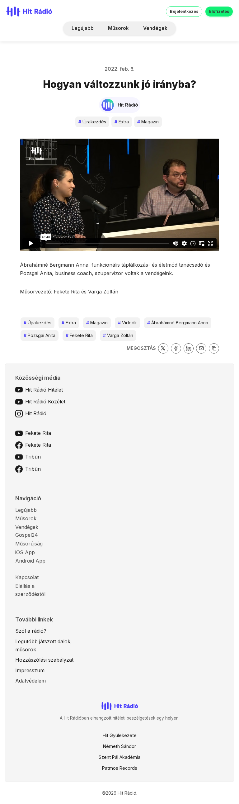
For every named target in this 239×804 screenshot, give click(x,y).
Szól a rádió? (30, 631)
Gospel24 (26, 535)
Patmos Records (119, 768)
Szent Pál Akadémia (119, 757)
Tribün (33, 457)
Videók (127, 322)
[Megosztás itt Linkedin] (189, 348)
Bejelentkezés (184, 11)
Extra (122, 121)
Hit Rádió (35, 413)
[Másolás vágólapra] (214, 348)
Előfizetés (219, 11)
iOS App (25, 552)
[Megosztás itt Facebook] (176, 348)
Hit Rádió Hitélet (44, 390)
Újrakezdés (92, 121)
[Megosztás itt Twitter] (163, 348)
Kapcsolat (27, 577)
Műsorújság (29, 543)
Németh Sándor (119, 746)
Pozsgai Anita (39, 335)
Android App (30, 561)
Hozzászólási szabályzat (44, 660)
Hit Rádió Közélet (45, 401)
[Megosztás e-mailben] (201, 348)
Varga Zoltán (118, 335)
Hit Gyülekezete (120, 735)
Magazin (148, 121)
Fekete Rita (79, 335)
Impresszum (30, 670)
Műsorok (118, 28)
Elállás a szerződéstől (30, 590)
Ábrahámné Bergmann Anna (177, 322)
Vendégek (155, 28)
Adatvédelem (30, 681)
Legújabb (83, 28)
